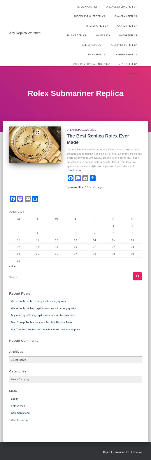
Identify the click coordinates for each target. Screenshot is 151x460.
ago (94, 187)
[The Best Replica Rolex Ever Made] (35, 144)
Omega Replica (128, 35)
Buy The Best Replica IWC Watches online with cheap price (45, 329)
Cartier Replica (127, 26)
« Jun (12, 266)
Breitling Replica (97, 26)
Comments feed (20, 412)
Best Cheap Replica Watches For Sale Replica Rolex (41, 322)
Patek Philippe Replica (123, 45)
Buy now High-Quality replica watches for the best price (43, 315)
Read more (74, 170)
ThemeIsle (135, 451)
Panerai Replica (91, 45)
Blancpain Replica (126, 16)
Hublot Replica (76, 35)
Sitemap (132, 73)
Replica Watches (86, 7)
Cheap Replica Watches (81, 130)
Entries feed (18, 405)
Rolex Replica (96, 54)
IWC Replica (103, 35)
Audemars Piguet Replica (89, 16)
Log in (14, 398)
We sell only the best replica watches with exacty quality (43, 308)
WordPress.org (20, 420)
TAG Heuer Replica (125, 54)
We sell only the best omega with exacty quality (38, 301)
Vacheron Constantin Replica (91, 64)
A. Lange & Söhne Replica (121, 7)
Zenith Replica (128, 64)
